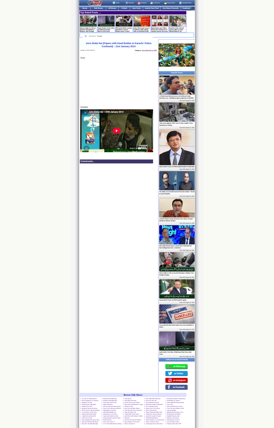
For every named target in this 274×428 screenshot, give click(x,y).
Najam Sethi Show (108, 404)
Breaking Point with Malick (174, 414)
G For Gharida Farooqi (152, 406)
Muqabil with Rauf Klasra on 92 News (175, 412)
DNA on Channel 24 (129, 423)
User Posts (136, 8)
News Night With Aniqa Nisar (153, 398)
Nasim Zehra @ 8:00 (151, 410)
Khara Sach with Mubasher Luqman (133, 404)
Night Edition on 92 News (109, 410)
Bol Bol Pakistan (107, 419)
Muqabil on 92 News (87, 402)
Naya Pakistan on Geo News (132, 421)
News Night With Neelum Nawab (175, 402)
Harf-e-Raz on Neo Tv (109, 421)
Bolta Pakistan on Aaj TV (173, 419)
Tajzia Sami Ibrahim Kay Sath (110, 416)
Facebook (131, 2)
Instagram (144, 2)
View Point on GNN (87, 418)
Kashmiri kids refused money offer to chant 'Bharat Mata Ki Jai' (176, 29)
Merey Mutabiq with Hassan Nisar (90, 419)
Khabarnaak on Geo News (110, 414)
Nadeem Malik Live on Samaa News (155, 419)
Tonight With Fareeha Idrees (131, 414)
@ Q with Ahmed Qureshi (152, 402)
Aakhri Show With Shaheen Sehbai (133, 416)
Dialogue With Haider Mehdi (89, 414)
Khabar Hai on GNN (87, 406)
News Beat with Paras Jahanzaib (133, 410)
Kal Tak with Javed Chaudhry (132, 402)
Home (84, 8)
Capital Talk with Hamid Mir (89, 416)
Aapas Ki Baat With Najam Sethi (154, 412)
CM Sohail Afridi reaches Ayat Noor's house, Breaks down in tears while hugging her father (124, 29)
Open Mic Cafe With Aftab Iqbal (90, 423)
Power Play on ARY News (110, 402)
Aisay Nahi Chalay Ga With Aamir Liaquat (154, 404)
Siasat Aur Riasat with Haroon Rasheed (89, 408)
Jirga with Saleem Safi (130, 412)
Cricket (124, 8)
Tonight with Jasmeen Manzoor (154, 414)
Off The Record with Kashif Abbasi (91, 410)
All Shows (112, 8)
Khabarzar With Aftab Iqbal (110, 400)
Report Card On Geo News (153, 408)
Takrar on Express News (152, 421)
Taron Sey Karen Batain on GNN (175, 408)
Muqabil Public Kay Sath (173, 416)
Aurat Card (170, 404)
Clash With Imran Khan (130, 400)
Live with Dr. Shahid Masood (89, 398)
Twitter (117, 2)
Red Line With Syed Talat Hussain (112, 406)
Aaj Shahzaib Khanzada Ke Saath (112, 418)
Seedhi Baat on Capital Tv (173, 400)
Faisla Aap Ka (128, 398)
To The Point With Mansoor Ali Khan (112, 423)
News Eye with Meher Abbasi (132, 408)
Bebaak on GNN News (173, 418)
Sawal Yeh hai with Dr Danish (153, 416)
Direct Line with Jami (151, 400)
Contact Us (156, 2)
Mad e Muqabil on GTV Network (90, 400)
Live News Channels (171, 8)
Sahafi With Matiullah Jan (109, 412)
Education (127, 418)
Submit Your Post (152, 8)
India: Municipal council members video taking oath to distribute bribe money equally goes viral (141, 29)
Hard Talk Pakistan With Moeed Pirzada (90, 422)
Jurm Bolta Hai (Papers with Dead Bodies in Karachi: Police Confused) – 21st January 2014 (118, 45)
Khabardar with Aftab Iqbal (110, 398)
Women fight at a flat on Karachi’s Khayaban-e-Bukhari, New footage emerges (88, 29)
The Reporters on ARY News (89, 412)
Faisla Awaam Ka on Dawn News (154, 423)
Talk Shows (98, 8)
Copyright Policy (186, 2)
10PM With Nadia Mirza (152, 418)
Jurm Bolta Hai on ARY (149, 50)
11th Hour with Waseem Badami (132, 419)
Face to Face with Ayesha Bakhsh (112, 408)
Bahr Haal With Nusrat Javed (174, 406)
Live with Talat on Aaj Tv (173, 421)
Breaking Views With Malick (89, 404)
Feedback (186, 8)
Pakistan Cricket (128, 406)
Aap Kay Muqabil (171, 410)
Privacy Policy (171, 2)
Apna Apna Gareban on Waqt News (176, 398)
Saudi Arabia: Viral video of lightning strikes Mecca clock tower (106, 29)
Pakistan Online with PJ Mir (174, 423)
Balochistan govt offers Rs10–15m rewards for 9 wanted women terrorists (159, 29)
